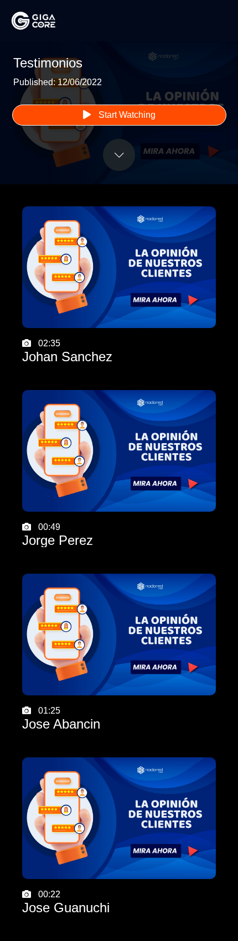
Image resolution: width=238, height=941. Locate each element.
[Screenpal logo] (44, 20)
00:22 (66, 902)
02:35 (67, 351)
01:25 (61, 718)
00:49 (57, 535)
